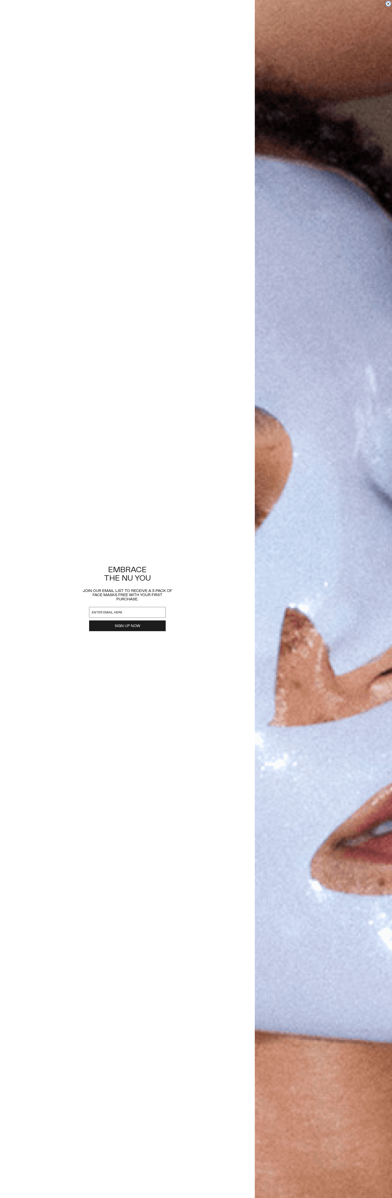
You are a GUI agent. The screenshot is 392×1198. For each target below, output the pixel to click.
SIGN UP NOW (127, 626)
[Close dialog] (388, 3)
